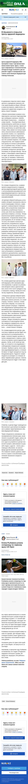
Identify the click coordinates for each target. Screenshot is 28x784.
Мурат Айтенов (19, 472)
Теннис (8, 533)
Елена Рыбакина (10, 701)
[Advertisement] (14, 88)
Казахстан (4, 472)
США (3, 701)
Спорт (3, 533)
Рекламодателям (14, 772)
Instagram (15, 525)
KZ (22, 10)
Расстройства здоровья (17, 13)
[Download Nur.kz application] (14, 4)
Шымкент (11, 472)
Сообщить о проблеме (14, 768)
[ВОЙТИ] (25, 9)
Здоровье (5, 13)
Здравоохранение (13, 23)
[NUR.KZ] (14, 10)
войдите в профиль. (17, 503)
